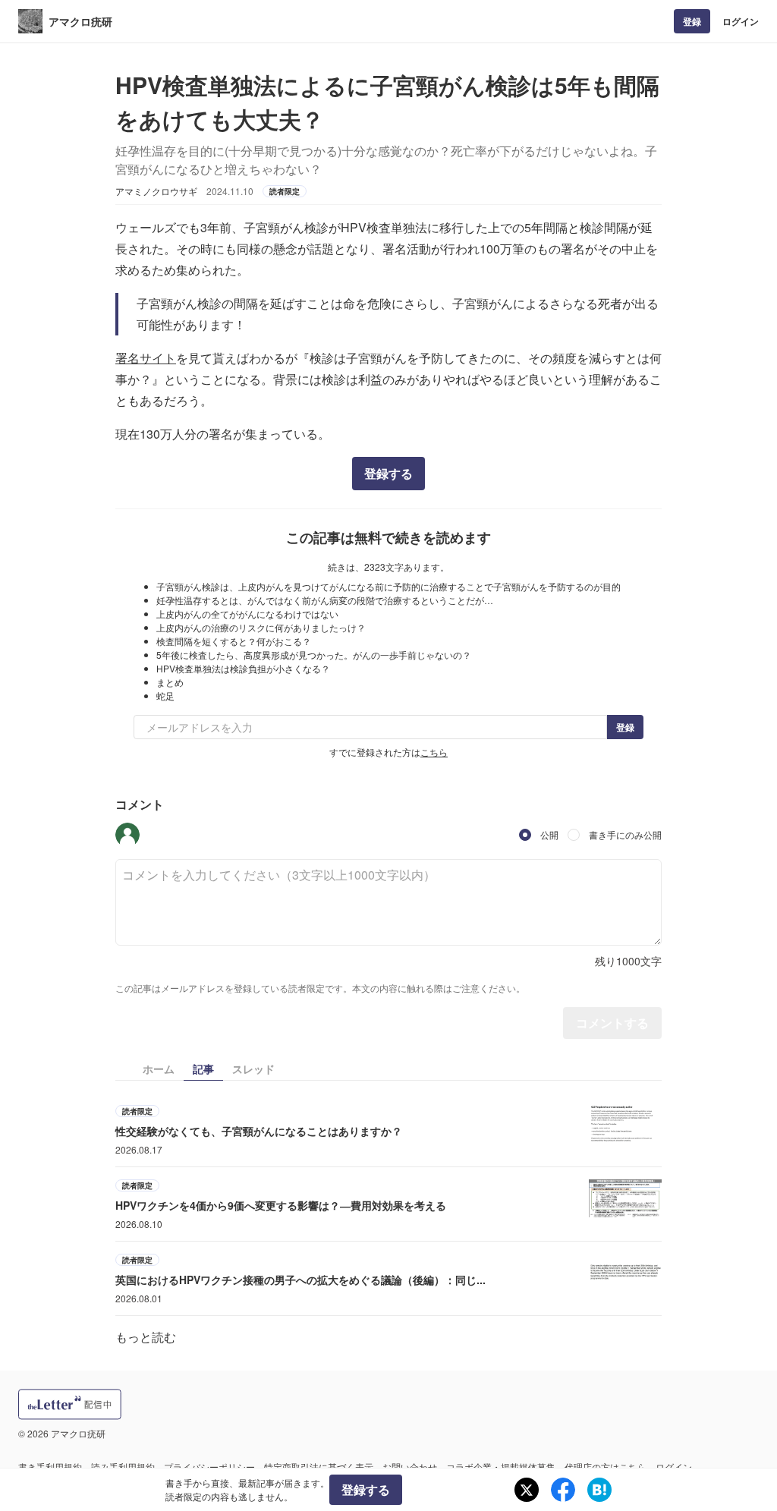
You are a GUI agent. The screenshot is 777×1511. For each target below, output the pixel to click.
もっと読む (145, 1337)
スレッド (253, 1068)
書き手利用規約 (50, 1466)
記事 (203, 1068)
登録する (388, 473)
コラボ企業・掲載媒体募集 (500, 1466)
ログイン (740, 21)
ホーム (159, 1068)
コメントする (612, 1022)
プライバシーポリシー (209, 1466)
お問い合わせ (409, 1466)
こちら (434, 751)
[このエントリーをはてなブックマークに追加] (599, 1490)
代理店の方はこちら (605, 1466)
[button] (127, 835)
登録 (692, 21)
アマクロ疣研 (80, 21)
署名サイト (145, 358)
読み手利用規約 (123, 1466)
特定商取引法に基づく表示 (318, 1466)
